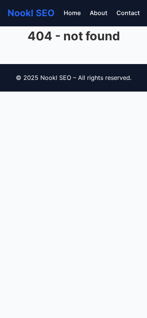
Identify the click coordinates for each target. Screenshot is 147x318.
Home (72, 13)
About (98, 13)
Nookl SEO (31, 13)
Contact (128, 13)
